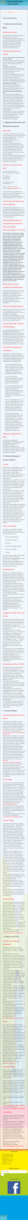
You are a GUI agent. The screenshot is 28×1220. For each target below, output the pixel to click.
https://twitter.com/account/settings (11, 816)
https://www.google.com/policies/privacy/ (17, 1108)
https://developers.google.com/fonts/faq (15, 1105)
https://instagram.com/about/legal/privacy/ (13, 933)
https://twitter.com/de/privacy (10, 804)
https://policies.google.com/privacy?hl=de (13, 1018)
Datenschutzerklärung (10, 18)
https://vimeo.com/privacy (9, 1063)
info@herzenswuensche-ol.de (14, 188)
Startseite (10, 12)
